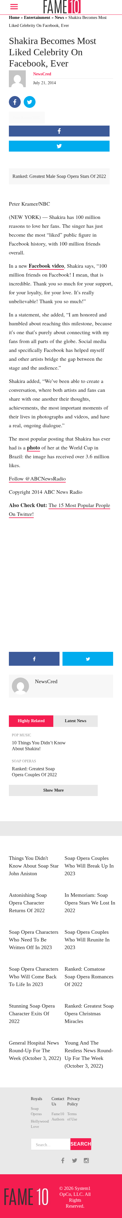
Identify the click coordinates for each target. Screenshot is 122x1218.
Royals (36, 1099)
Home (14, 17)
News (59, 17)
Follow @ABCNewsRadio (37, 478)
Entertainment (37, 17)
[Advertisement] (61, 585)
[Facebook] (14, 102)
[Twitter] (29, 102)
